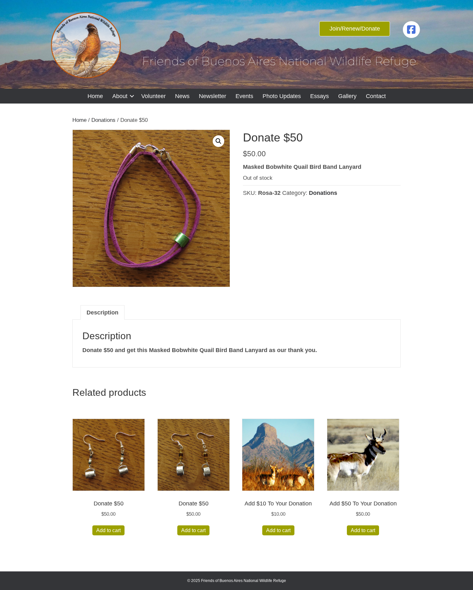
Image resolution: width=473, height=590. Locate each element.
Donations (103, 120)
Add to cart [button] (108, 530)
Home (95, 96)
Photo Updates (282, 96)
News (182, 96)
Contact (376, 96)
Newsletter (212, 96)
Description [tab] (102, 312)
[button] (131, 96)
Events (244, 96)
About (119, 96)
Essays (319, 96)
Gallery (347, 96)
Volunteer (153, 96)
